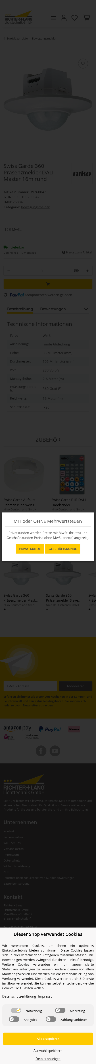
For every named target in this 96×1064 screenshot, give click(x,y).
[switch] (16, 1010)
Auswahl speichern (48, 1050)
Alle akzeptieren (48, 1039)
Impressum (47, 996)
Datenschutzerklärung (19, 996)
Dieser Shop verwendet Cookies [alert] (48, 934)
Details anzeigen (48, 1058)
